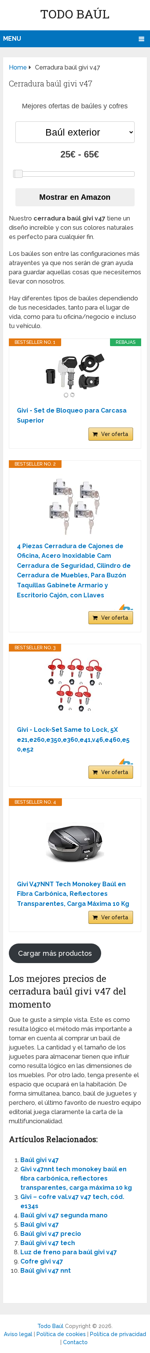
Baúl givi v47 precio (50, 1233)
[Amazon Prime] (122, 607)
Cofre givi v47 (41, 1261)
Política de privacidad (118, 1334)
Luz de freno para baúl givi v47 (68, 1252)
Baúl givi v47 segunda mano (64, 1215)
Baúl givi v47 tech (47, 1243)
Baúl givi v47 (39, 1160)
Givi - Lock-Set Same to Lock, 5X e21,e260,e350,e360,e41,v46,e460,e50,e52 (73, 739)
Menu (12, 38)
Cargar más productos (55, 953)
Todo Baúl (75, 13)
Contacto (75, 1342)
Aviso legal (18, 1334)
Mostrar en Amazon (74, 197)
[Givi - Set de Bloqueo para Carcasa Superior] (75, 376)
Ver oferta (114, 434)
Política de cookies (61, 1334)
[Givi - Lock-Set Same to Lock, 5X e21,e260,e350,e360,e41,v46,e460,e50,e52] (75, 688)
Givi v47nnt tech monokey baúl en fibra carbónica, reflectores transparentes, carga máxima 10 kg (76, 1178)
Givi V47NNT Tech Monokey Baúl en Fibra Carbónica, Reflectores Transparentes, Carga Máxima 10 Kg (73, 893)
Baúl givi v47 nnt (45, 1270)
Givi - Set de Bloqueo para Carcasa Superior (72, 415)
